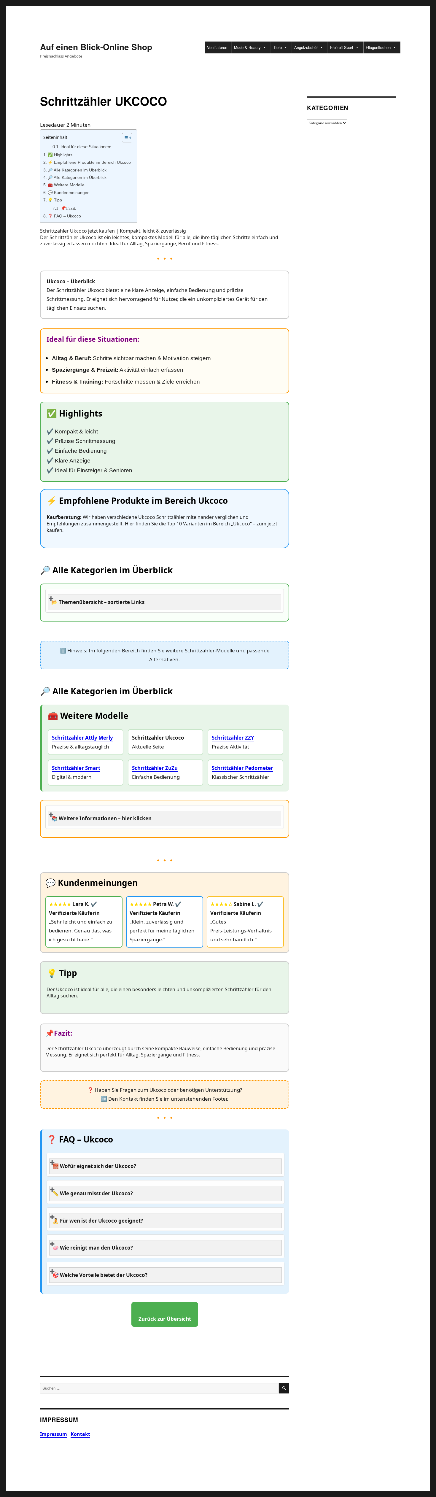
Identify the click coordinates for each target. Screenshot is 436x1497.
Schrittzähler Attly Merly (82, 737)
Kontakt (80, 1434)
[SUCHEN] (284, 1388)
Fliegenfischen (378, 47)
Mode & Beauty (247, 47)
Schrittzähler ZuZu (155, 768)
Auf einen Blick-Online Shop (96, 47)
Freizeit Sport (341, 47)
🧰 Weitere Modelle (66, 185)
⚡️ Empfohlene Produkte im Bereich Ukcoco (89, 162)
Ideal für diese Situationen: (86, 146)
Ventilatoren (217, 47)
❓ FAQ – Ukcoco (64, 216)
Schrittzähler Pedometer (242, 768)
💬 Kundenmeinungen (69, 192)
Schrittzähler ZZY (233, 737)
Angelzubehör (306, 47)
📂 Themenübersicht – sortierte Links (97, 602)
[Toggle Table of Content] (124, 138)
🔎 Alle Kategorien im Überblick (77, 170)
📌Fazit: (68, 208)
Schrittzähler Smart (76, 768)
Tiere (277, 47)
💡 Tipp (55, 200)
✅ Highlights (60, 155)
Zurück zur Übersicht (165, 1318)
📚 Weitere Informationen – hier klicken (101, 818)
